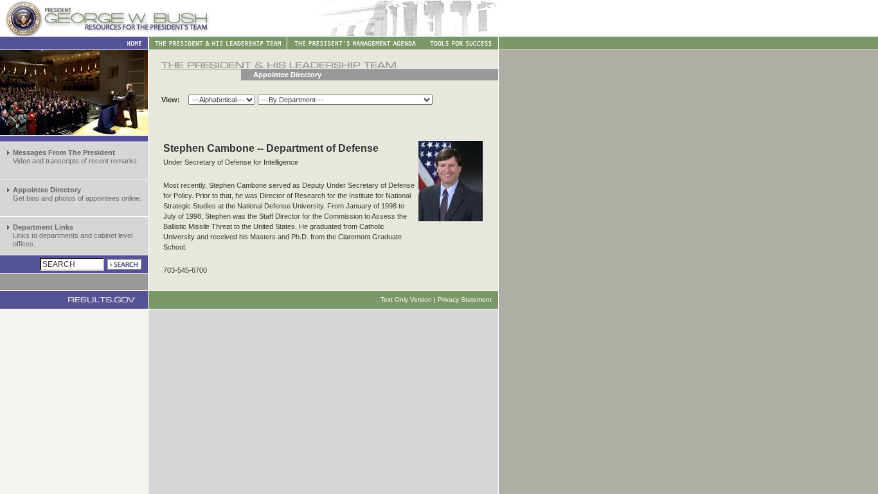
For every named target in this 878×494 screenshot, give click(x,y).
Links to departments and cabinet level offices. (72, 235)
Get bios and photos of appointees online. (77, 194)
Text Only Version (406, 299)
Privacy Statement (465, 299)
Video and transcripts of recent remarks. (76, 157)
